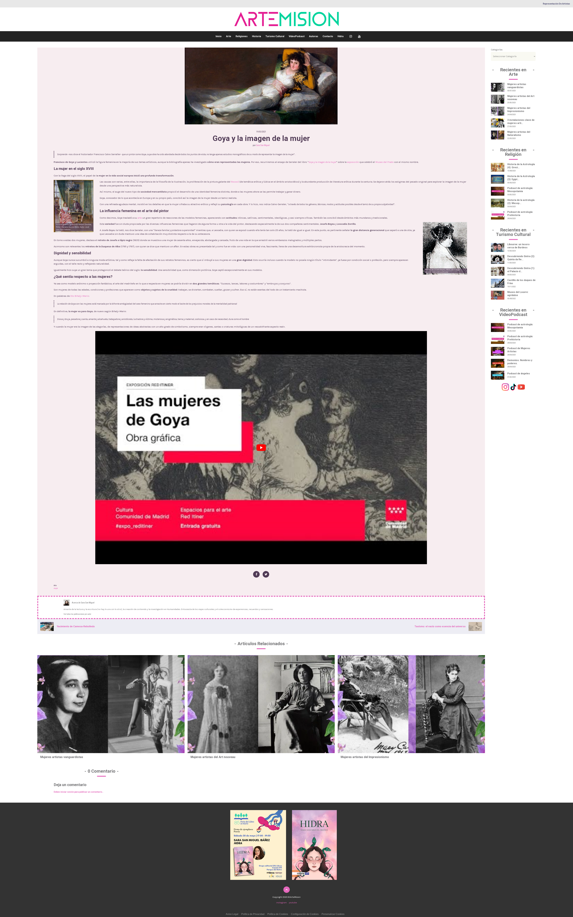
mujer (56, 588)
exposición (353, 162)
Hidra (341, 36)
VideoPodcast (297, 36)
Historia (256, 36)
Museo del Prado (384, 162)
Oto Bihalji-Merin (79, 296)
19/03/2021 (261, 131)
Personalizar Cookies (333, 914)
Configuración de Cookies (305, 914)
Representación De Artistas (556, 4)
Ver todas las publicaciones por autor (77, 614)
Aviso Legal (232, 914)
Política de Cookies (277, 914)
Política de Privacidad (252, 914)
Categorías (497, 49)
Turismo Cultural (274, 36)
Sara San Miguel (263, 145)
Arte (228, 36)
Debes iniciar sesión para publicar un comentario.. (78, 792)
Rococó (235, 181)
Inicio (219, 36)
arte (140, 217)
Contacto (328, 36)
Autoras (313, 36)
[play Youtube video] (261, 447)
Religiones (242, 36)
